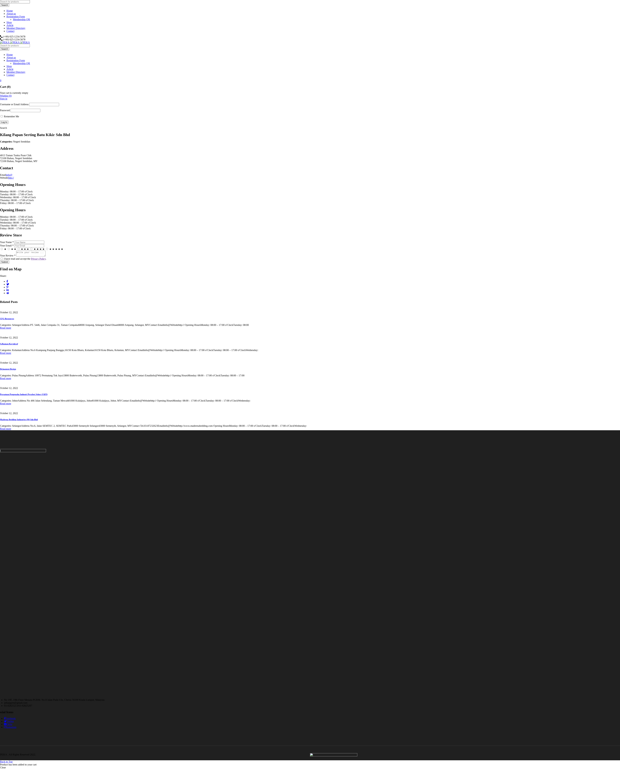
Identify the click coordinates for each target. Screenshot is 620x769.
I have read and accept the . (24, 258)
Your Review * (8, 255)
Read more (5, 327)
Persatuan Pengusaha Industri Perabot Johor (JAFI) (23, 394)
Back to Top (6, 761)
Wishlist (6, 95)
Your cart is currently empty (14, 93)
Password (5, 110)
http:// (11, 177)
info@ (9, 174)
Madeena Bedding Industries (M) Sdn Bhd (19, 419)
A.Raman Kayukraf (9, 344)
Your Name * (7, 242)
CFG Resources (7, 318)
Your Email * (7, 245)
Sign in (3, 98)
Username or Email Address (14, 104)
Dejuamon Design (8, 369)
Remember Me (11, 116)
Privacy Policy (38, 258)
